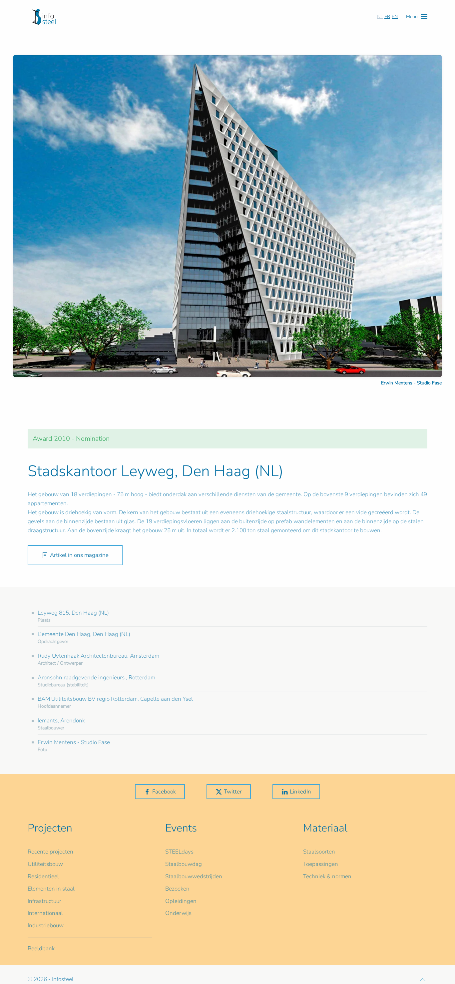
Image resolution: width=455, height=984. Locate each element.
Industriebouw (46, 925)
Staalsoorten (319, 852)
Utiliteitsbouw (45, 864)
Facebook (164, 791)
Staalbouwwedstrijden (193, 876)
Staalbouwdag (183, 864)
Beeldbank (41, 948)
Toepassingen (320, 864)
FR (387, 16)
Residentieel (43, 876)
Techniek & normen (327, 876)
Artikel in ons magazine (79, 555)
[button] (416, 16)
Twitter (233, 791)
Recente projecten (50, 852)
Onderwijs (178, 913)
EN (395, 16)
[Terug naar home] (44, 17)
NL (380, 16)
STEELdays (179, 852)
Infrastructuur (44, 901)
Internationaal (45, 913)
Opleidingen (181, 901)
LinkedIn (300, 791)
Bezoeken (177, 889)
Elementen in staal (51, 889)
